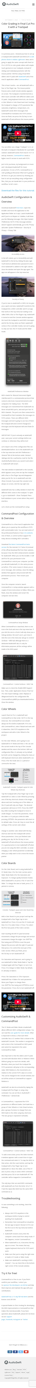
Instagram (16, 1319)
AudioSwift (22, 76)
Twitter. (25, 1319)
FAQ (13, 1372)
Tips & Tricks (26, 20)
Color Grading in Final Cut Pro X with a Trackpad (18, 25)
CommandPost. (24, 79)
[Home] (11, 6)
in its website (28, 533)
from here (19, 208)
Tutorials (19, 1369)
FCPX (24, 1369)
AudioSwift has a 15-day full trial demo (15, 1297)
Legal (27, 1372)
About (23, 1372)
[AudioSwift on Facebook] (15, 1351)
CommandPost (19, 155)
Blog (14, 1369)
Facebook (9, 1319)
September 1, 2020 (11, 20)
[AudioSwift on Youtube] (26, 1351)
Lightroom (7, 1372)
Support (18, 1372)
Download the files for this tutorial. (18, 190)
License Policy (8, 1375)
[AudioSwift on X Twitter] (20, 1351)
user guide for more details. (20, 1033)
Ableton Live (8, 1369)
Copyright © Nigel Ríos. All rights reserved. (17, 1378)
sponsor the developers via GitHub (15, 1285)
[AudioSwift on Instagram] (10, 1351)
